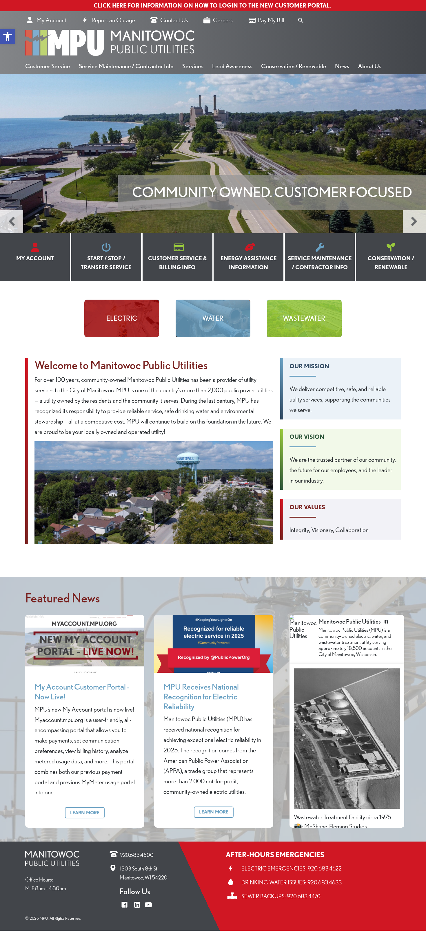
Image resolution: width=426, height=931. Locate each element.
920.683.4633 (324, 882)
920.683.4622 (325, 868)
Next (414, 221)
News (342, 66)
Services (192, 66)
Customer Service (47, 66)
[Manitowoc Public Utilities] (304, 627)
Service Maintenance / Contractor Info (126, 66)
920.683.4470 (304, 896)
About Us (369, 66)
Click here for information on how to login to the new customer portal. (213, 5)
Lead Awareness (232, 66)
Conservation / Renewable (293, 66)
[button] (7, 36)
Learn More (84, 812)
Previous (11, 221)
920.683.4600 (137, 855)
